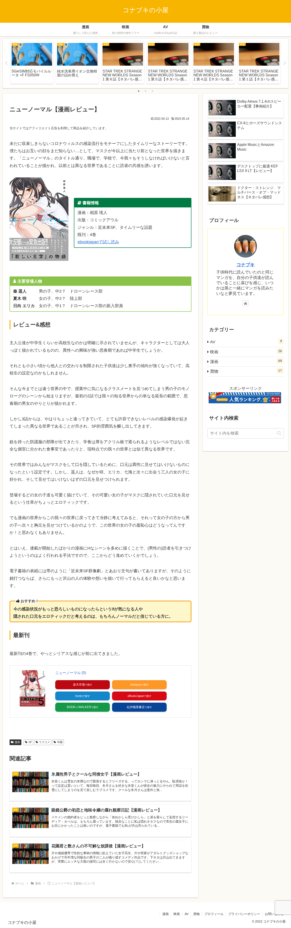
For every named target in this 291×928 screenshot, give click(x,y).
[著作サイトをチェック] (245, 303)
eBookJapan (136, 696)
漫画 (17, 742)
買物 (196, 914)
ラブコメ (44, 742)
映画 (176, 914)
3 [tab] (152, 91)
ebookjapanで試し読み (98, 242)
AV (186, 914)
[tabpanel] (31, 62)
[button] (279, 433)
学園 (60, 742)
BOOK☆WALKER (79, 707)
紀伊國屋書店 (136, 707)
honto (79, 696)
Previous (6, 63)
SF (30, 742)
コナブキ (245, 264)
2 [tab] (145, 91)
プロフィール (213, 914)
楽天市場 (79, 684)
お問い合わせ (274, 914)
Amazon (135, 684)
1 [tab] (138, 91)
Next (285, 63)
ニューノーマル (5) (70, 673)
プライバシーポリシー (244, 914)
